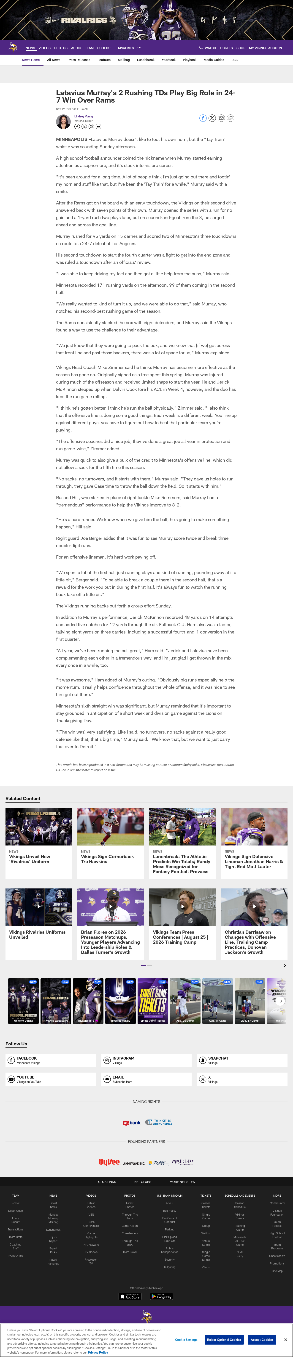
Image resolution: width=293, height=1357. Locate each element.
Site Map (277, 1270)
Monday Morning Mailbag (53, 1218)
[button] (143, 965)
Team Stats (15, 1236)
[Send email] (221, 120)
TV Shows (91, 1252)
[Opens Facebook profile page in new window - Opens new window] (77, 126)
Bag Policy (169, 1210)
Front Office (15, 1255)
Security (170, 1259)
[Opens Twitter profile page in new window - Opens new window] (84, 126)
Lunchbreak (53, 1229)
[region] (146, 1340)
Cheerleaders (130, 1233)
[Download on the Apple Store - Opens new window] (130, 1297)
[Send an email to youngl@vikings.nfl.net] (98, 126)
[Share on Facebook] (203, 120)
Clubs (206, 1267)
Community (277, 1203)
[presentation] (286, 966)
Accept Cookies (262, 1339)
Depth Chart (15, 1210)
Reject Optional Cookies (224, 1339)
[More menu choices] (139, 47)
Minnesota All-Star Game (239, 1240)
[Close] (286, 1340)
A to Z (169, 1203)
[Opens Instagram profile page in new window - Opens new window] (91, 126)
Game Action (130, 1225)
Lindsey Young (83, 116)
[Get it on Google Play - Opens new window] (161, 1298)
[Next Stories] (280, 1001)
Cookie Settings (186, 1339)
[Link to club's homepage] (12, 47)
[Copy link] (230, 118)
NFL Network (91, 1244)
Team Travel (130, 1252)
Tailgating (170, 1267)
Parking (169, 1229)
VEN (91, 1214)
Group (206, 1225)
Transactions (15, 1229)
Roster (16, 1203)
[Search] (201, 47)
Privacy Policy (98, 1352)
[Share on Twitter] (212, 120)
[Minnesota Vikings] (146, 1317)
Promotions (277, 1263)
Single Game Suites (206, 1255)
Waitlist (206, 1233)
